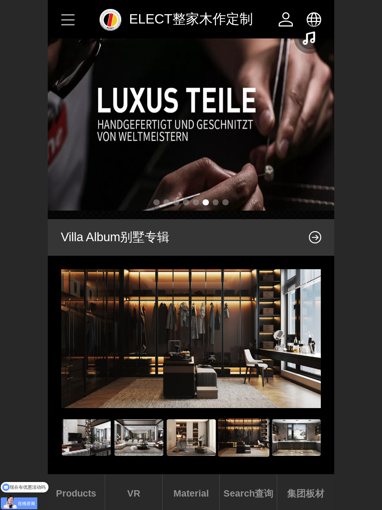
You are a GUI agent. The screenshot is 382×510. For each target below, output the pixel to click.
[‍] (315, 237)
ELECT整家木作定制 (191, 19)
